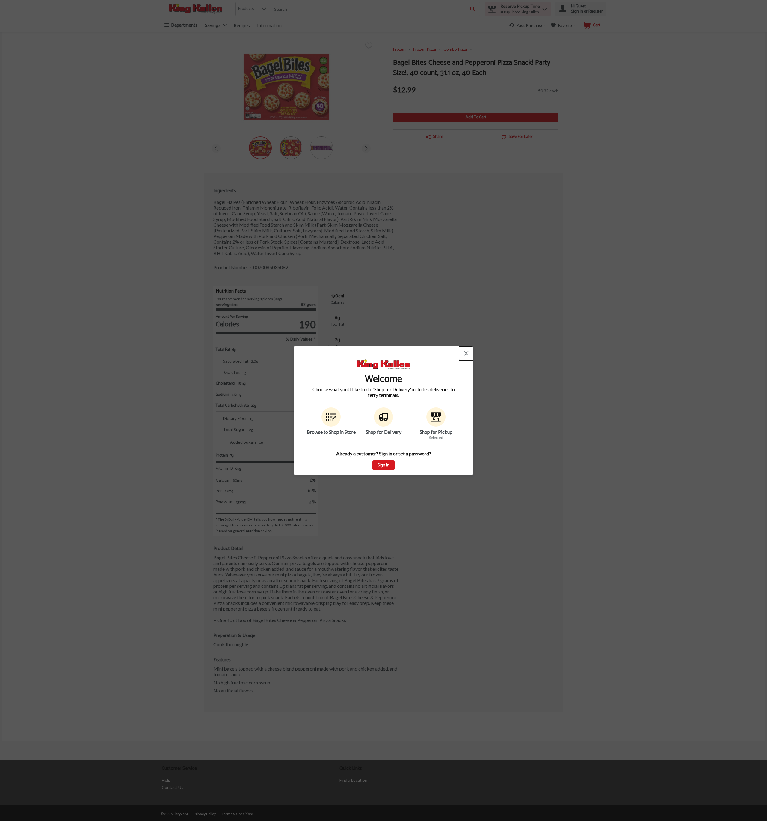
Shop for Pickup (436, 432)
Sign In (383, 465)
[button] (331, 423)
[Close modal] (466, 353)
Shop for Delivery (383, 432)
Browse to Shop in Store (331, 432)
